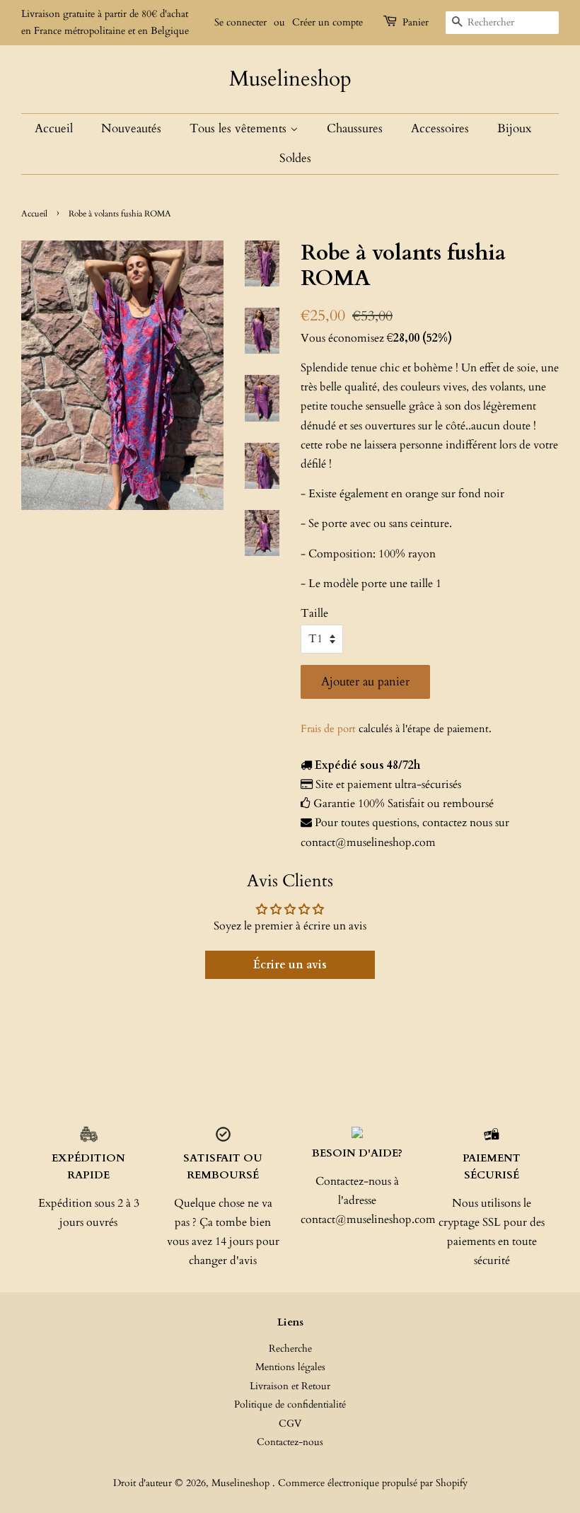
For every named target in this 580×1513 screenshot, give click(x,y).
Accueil (54, 128)
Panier (415, 22)
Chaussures (355, 128)
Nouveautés (131, 128)
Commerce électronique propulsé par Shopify (373, 1483)
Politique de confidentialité (290, 1404)
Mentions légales (290, 1367)
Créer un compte (327, 22)
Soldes (295, 158)
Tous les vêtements (240, 128)
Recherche (290, 1349)
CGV (290, 1424)
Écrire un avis (290, 965)
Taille (314, 613)
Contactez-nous (290, 1442)
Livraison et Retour (290, 1386)
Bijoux (514, 128)
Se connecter (240, 22)
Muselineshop (290, 79)
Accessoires (440, 128)
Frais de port (328, 728)
